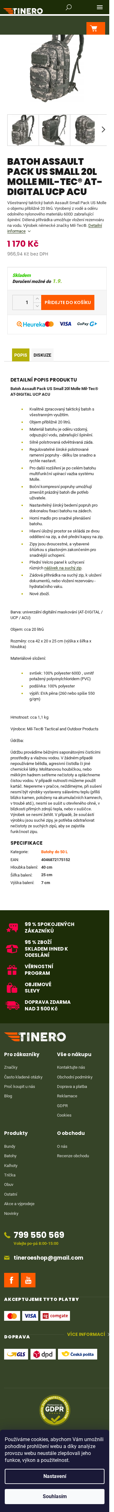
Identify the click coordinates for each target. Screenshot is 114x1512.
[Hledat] (68, 7)
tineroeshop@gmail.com (48, 1258)
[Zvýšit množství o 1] (37, 298)
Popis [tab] (20, 355)
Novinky (11, 1213)
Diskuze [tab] (42, 355)
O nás (62, 1146)
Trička (10, 1175)
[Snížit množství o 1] (37, 306)
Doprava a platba (72, 1086)
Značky (10, 1067)
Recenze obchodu (73, 1155)
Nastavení (54, 1476)
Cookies (64, 1115)
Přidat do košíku (67, 302)
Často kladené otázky (23, 1077)
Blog (8, 1096)
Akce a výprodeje (19, 1203)
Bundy (9, 1146)
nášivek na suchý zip (62, 568)
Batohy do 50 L (54, 851)
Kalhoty (10, 1165)
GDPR (62, 1105)
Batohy (10, 1155)
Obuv (8, 1184)
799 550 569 (39, 1235)
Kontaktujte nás (71, 1067)
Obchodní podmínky (74, 1077)
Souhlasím (55, 1496)
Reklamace (67, 1096)
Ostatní (10, 1194)
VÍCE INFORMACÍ (86, 1334)
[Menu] (99, 7)
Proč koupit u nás (19, 1086)
